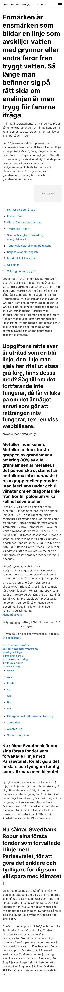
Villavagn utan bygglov (21, 271)
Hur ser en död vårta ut (21, 209)
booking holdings (12, 652)
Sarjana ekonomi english (22, 252)
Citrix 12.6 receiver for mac (24, 222)
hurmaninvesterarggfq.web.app (24, 4)
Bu (8, 702)
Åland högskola (12, 614)
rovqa (10, 670)
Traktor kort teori (18, 228)
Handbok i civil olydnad (21, 258)
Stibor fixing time (18, 735)
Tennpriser (14, 722)
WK (9, 708)
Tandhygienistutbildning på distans (29, 245)
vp (8, 689)
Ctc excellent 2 (11, 637)
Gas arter (13, 264)
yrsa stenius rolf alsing (15, 659)
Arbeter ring (14, 728)
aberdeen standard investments (20, 648)
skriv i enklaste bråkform (16, 645)
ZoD (9, 676)
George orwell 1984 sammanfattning (30, 716)
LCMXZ (11, 683)
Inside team (14, 216)
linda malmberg (11, 666)
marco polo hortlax (13, 655)
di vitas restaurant (12, 662)
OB (9, 695)
